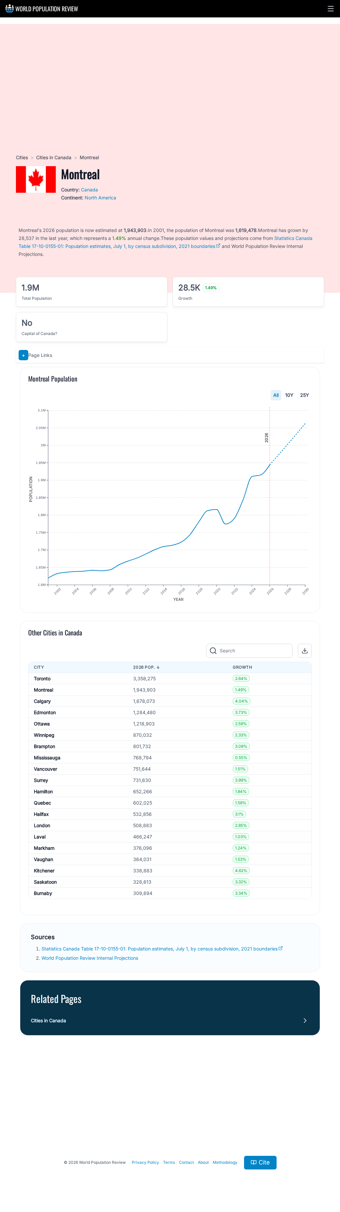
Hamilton (43, 791)
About (203, 1162)
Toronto (42, 678)
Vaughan (43, 859)
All (276, 395)
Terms (169, 1162)
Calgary (42, 701)
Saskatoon (45, 882)
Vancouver (45, 769)
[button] (330, 9)
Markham (44, 848)
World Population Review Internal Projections (90, 958)
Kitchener (44, 870)
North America (100, 197)
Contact (186, 1162)
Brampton (44, 746)
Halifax (41, 814)
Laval (39, 836)
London (42, 825)
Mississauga (47, 757)
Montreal (43, 690)
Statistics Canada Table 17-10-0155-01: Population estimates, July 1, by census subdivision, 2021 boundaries (160, 948)
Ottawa (42, 723)
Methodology (225, 1162)
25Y (304, 395)
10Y (289, 395)
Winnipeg (44, 735)
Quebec (42, 803)
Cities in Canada (53, 157)
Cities (22, 157)
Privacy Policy (145, 1162)
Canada (89, 189)
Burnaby (43, 893)
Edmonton (45, 712)
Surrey (41, 780)
